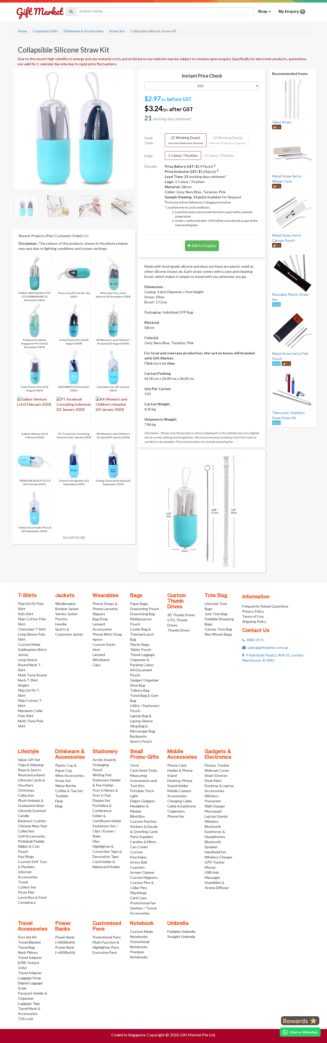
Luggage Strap (29, 978)
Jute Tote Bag (216, 614)
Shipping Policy (254, 621)
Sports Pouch (141, 741)
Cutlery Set (27, 887)
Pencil (97, 770)
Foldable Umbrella (181, 931)
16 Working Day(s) (228, 140)
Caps (96, 665)
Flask (59, 801)
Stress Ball (138, 862)
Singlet (23, 685)
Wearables (105, 596)
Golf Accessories (31, 836)
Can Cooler (139, 847)
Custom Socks (103, 644)
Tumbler (61, 796)
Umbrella (178, 923)
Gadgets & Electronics (218, 755)
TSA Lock (25, 1018)
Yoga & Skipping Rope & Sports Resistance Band (31, 770)
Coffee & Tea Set (69, 791)
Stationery (105, 752)
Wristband (100, 660)
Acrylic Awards (104, 759)
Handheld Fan (215, 852)
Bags (136, 596)
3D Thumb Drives (181, 615)
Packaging (100, 765)
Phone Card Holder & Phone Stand (180, 770)
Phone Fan (175, 816)
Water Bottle (65, 785)
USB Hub (212, 872)
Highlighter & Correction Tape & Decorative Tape (107, 851)
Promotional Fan (143, 903)
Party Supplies (141, 836)
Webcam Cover (217, 770)
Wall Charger (215, 806)
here (157, 363)
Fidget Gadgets (142, 801)
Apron (97, 639)
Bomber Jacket (67, 609)
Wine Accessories (69, 775)
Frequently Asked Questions (265, 606)
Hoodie (61, 624)
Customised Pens (106, 926)
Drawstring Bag (142, 614)
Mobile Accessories (182, 755)
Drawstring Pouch (144, 609)
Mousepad (213, 811)
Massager (212, 877)
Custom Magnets (144, 877)
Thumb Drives (178, 630)
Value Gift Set (29, 759)
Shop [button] (263, 12)
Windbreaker (65, 603)
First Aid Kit (27, 937)
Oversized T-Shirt (32, 629)
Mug (58, 806)
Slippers (98, 614)
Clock (134, 765)
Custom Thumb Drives (176, 601)
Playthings (138, 893)
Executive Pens (104, 952)
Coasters (137, 867)
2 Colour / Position (219, 155)
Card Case (138, 898)
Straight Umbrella (181, 936)
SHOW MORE (74, 537)
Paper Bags (139, 603)
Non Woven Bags (218, 634)
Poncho (61, 619)
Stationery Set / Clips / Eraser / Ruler (105, 831)
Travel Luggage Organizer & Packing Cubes (142, 659)
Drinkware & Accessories (84, 31)
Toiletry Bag (139, 690)
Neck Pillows (28, 952)
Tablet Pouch (140, 649)
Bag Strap (100, 619)
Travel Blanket (29, 942)
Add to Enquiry (203, 245)
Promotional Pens (106, 937)
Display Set (101, 800)
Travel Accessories (33, 926)
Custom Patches (143, 821)
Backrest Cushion (32, 821)
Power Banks (63, 926)
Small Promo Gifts (144, 755)
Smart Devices (216, 775)
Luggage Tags (29, 1003)
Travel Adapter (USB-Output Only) (30, 962)
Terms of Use (253, 616)
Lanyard (98, 654)
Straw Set (117, 31)
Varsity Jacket (66, 614)
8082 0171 (254, 640)
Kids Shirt (25, 614)
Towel (23, 882)
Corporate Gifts (45, 31)
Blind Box (137, 816)
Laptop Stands (216, 816)
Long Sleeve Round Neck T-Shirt (30, 665)
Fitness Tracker (217, 765)
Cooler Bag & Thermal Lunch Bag (142, 634)
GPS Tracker (215, 862)
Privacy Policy (253, 611)
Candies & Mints (143, 842)
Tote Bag (216, 596)
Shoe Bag (137, 685)
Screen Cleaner (142, 872)
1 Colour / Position (183, 155)
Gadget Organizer (144, 680)
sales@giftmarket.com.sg (267, 647)
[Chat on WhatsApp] (300, 1032)
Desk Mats (213, 780)
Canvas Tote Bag (218, 629)
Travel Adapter (30, 973)
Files (96, 841)
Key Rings (26, 856)
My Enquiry (290, 12)
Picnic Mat (26, 892)
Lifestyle (28, 752)
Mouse (210, 867)
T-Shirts (27, 596)
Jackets (65, 596)
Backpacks (138, 736)
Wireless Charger (218, 857)
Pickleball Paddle (31, 841)
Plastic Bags (139, 644)
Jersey (23, 654)
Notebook (142, 923)
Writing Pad (101, 775)
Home (22, 31)
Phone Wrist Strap (107, 634)
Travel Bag (26, 947)
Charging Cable (179, 801)
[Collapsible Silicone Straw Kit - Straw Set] (74, 128)
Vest (96, 649)
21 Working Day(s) (185, 140)
